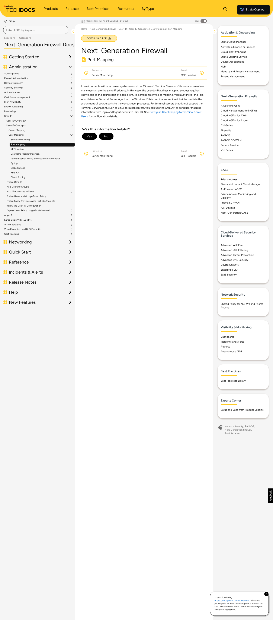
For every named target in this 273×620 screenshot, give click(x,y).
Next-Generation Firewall (103, 29)
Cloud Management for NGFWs (239, 110)
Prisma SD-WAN (230, 202)
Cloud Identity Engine (233, 51)
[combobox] (35, 30)
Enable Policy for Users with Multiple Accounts (30, 201)
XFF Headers (17, 149)
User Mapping (16, 135)
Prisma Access (229, 179)
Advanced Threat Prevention (237, 255)
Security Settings (13, 87)
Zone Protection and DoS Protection (23, 229)
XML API (15, 172)
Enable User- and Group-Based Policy (26, 196)
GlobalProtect (18, 168)
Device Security (230, 264)
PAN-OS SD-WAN (231, 140)
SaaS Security (229, 274)
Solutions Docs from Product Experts (242, 409)
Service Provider (230, 145)
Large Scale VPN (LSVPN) (18, 220)
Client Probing (18, 177)
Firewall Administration (16, 78)
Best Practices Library (233, 380)
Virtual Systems (12, 224)
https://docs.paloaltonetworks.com (232, 600)
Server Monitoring (20, 139)
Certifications (11, 234)
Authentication (12, 92)
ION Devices (228, 207)
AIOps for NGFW (230, 105)
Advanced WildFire (232, 245)
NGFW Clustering (13, 107)
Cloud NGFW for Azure (234, 120)
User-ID (8, 116)
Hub (223, 66)
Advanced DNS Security (234, 259)
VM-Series (227, 150)
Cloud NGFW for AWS (234, 115)
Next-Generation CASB (234, 212)
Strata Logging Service (234, 56)
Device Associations (232, 61)
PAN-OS (225, 135)
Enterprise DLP (229, 269)
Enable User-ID (14, 182)
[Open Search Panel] (225, 9)
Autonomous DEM (231, 351)
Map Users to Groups (17, 186)
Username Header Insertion (25, 153)
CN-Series (227, 125)
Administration (232, 433)
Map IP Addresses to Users (20, 191)
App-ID (8, 215)
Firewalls (226, 130)
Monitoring (10, 111)
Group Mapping (17, 130)
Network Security (234, 426)
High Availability (12, 102)
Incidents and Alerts (232, 341)
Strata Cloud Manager (233, 41)
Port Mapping (18, 144)
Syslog (14, 163)
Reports (225, 346)
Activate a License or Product (238, 46)
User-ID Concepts (16, 125)
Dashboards (227, 336)
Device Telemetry (13, 83)
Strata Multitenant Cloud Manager (241, 184)
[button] (270, 495)
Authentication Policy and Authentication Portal (35, 158)
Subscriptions (11, 73)
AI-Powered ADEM (231, 189)
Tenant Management (233, 76)
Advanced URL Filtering (234, 250)
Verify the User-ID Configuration (23, 205)
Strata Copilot (254, 9)
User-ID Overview (16, 120)
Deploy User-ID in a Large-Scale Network (28, 210)
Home (84, 29)
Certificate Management (17, 97)
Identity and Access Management (240, 71)
